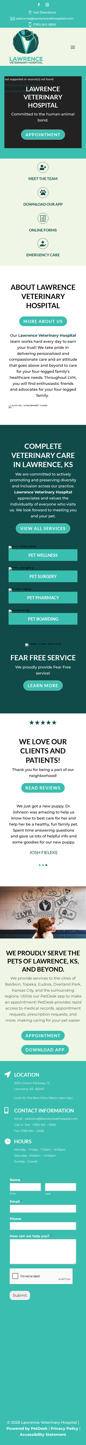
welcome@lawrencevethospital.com (51, 1119)
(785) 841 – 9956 (44, 1125)
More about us (43, 321)
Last (48, 1193)
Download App (45, 1049)
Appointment (43, 134)
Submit (20, 1295)
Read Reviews (43, 787)
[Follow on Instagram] (47, 4)
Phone (15, 1219)
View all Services (43, 528)
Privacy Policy (64, 1428)
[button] (39, 865)
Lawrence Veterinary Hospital (47, 335)
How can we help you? (31, 1236)
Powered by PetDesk (27, 1428)
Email (16, 1202)
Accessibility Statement (43, 1434)
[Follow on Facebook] (38, 4)
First (13, 1193)
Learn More (43, 685)
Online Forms (43, 230)
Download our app (43, 204)
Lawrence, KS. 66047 (29, 1089)
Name (16, 1180)
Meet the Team (43, 178)
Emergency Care (43, 255)
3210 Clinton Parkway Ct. (32, 1083)
